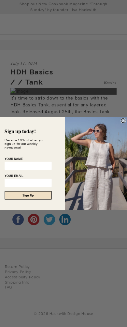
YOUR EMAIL (14, 176)
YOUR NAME (13, 159)
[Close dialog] (123, 120)
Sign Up (28, 195)
